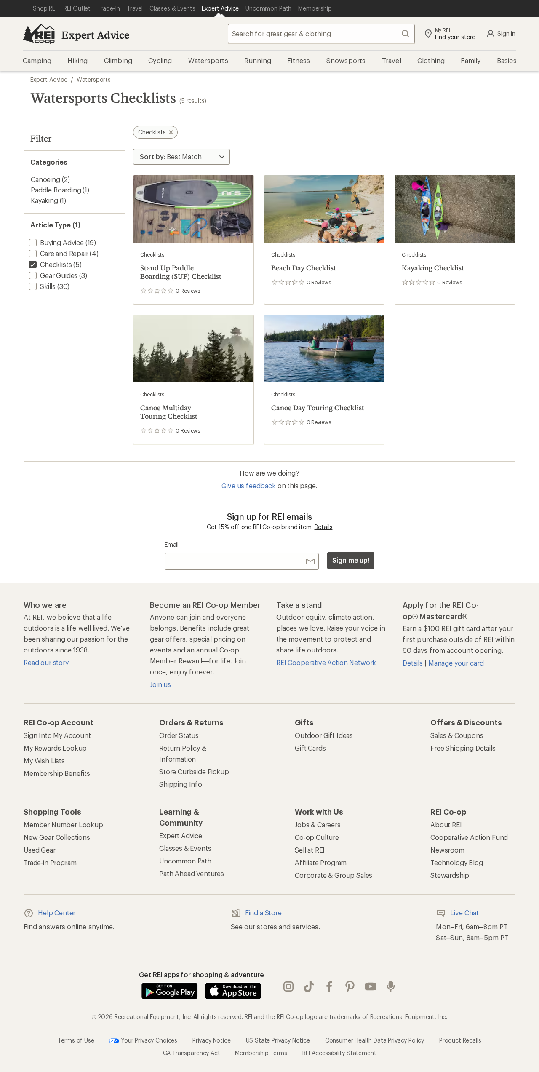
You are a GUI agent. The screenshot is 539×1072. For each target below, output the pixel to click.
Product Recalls (460, 1040)
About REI (446, 825)
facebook (329, 987)
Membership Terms (261, 1052)
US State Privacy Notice (278, 1040)
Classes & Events (185, 848)
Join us (160, 684)
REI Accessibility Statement (339, 1052)
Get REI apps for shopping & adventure (201, 974)
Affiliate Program (321, 862)
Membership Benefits (57, 773)
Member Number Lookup (63, 825)
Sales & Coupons (456, 735)
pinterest (350, 987)
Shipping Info (180, 784)
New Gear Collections (57, 837)
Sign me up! (350, 560)
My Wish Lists (44, 761)
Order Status (179, 735)
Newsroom (447, 850)
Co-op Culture (317, 837)
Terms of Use (76, 1040)
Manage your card (455, 663)
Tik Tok (309, 987)
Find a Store (263, 913)
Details (324, 526)
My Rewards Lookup (55, 748)
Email (172, 544)
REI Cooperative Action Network (326, 662)
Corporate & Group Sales (333, 875)
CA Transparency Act (191, 1052)
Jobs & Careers (318, 825)
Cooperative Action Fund (469, 837)
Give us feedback (248, 485)
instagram (289, 987)
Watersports (94, 79)
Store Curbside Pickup (194, 771)
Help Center (56, 913)
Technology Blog (456, 862)
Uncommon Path (185, 861)
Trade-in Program (50, 862)
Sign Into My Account (57, 735)
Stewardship (449, 875)
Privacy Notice (211, 1040)
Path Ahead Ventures (191, 873)
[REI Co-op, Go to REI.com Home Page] (39, 34)
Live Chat (464, 913)
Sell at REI (310, 850)
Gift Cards (310, 748)
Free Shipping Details (463, 748)
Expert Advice (95, 35)
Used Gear (40, 850)
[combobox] (321, 33)
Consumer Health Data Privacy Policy (374, 1040)
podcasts (391, 987)
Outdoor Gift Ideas (324, 735)
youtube (371, 987)
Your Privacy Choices (148, 1040)
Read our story (46, 662)
